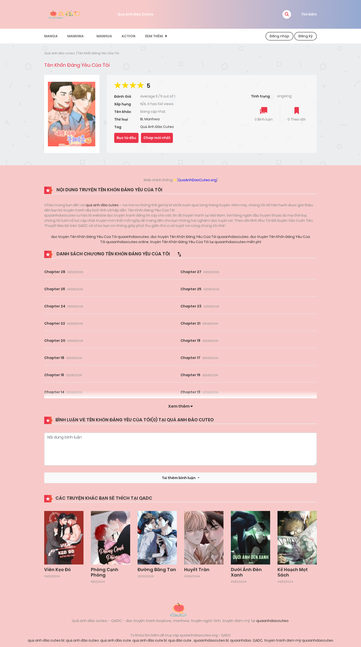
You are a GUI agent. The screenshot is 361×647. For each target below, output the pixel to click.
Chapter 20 (54, 340)
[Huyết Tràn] (203, 537)
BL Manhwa (150, 119)
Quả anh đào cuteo (59, 53)
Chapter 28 (54, 271)
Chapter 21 (190, 323)
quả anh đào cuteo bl (46, 640)
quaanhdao (240, 640)
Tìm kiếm (309, 14)
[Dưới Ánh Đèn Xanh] (250, 537)
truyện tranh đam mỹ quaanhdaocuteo (298, 640)
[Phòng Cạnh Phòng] (110, 537)
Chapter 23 (190, 306)
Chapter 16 (54, 374)
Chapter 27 (190, 271)
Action (128, 36)
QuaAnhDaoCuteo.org (197, 180)
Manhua (104, 36)
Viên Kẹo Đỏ (57, 569)
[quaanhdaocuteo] (65, 14)
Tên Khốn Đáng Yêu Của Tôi (98, 53)
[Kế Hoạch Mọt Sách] (297, 537)
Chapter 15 (190, 374)
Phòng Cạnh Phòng (104, 572)
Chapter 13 (190, 392)
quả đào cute (180, 640)
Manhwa (75, 36)
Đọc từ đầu (126, 137)
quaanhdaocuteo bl (211, 640)
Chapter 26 (54, 289)
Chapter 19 (190, 340)
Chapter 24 (54, 306)
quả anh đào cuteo (102, 205)
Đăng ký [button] (305, 36)
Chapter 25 (190, 289)
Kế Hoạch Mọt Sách (293, 572)
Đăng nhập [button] (279, 36)
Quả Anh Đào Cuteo (135, 14)
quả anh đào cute (115, 640)
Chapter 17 (190, 357)
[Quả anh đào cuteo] (180, 609)
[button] (286, 14)
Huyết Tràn (196, 569)
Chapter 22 (54, 323)
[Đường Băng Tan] (157, 537)
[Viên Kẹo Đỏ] (63, 537)
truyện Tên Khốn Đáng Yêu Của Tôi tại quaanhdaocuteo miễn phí (205, 241)
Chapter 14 (54, 392)
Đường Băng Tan (157, 569)
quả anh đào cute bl (149, 640)
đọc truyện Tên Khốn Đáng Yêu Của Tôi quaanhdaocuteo (100, 236)
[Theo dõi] (296, 111)
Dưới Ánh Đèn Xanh (246, 572)
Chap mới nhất (156, 137)
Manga (51, 36)
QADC (258, 640)
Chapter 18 (54, 357)
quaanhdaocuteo (272, 620)
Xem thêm (154, 36)
